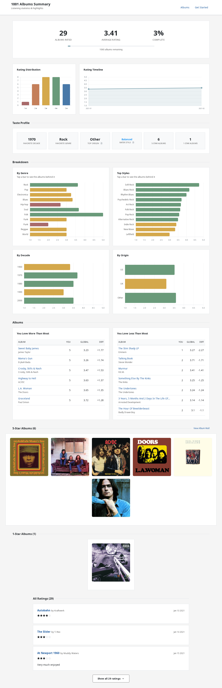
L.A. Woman (25, 388)
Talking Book (125, 358)
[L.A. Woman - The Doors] (152, 457)
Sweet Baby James (28, 348)
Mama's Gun (25, 358)
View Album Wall (202, 428)
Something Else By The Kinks (134, 378)
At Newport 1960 (48, 653)
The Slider (43, 631)
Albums (185, 7)
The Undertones (127, 388)
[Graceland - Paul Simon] (193, 457)
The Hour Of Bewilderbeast (133, 408)
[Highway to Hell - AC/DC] (111, 457)
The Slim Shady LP (128, 348)
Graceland (24, 398)
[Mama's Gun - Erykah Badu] (29, 457)
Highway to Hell (27, 378)
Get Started (201, 7)
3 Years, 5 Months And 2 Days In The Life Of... (144, 398)
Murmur (123, 368)
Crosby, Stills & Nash (29, 368)
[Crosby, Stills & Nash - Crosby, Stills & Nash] (70, 457)
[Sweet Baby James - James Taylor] (111, 498)
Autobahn (43, 610)
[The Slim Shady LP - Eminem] (111, 562)
